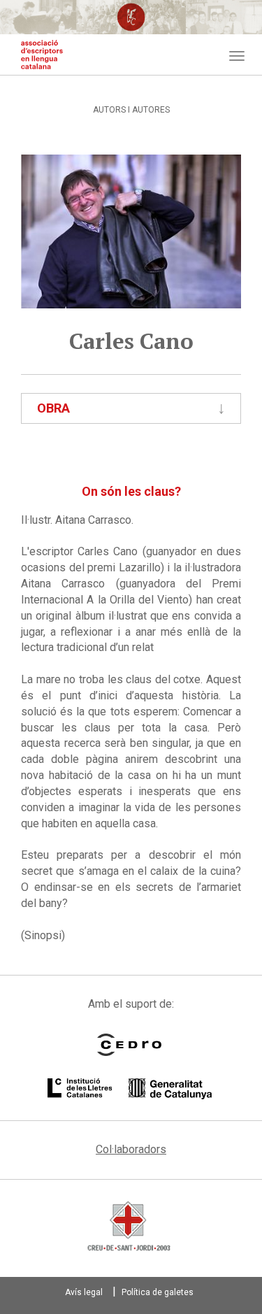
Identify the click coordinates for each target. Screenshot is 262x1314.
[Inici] (41, 54)
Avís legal (84, 1292)
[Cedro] (129, 1045)
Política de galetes (158, 1292)
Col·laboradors (131, 1149)
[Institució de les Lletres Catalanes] (130, 1088)
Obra (53, 408)
